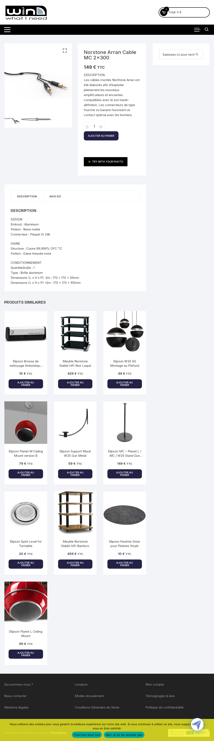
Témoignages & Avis (160, 696)
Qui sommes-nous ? (18, 684)
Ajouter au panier (101, 135)
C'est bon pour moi (87, 734)
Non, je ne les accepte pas (124, 734)
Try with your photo (107, 161)
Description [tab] (27, 196)
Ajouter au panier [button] (25, 384)
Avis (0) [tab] (55, 196)
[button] (65, 51)
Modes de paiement (89, 696)
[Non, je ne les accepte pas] (209, 730)
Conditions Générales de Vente (97, 707)
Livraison (81, 684)
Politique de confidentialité (164, 707)
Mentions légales (16, 707)
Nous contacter (15, 696)
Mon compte (154, 684)
